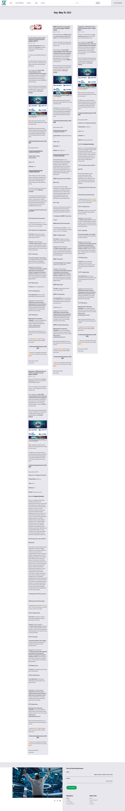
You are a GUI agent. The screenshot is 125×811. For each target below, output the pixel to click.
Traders (28, 2)
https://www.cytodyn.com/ (87, 139)
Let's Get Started (118, 3)
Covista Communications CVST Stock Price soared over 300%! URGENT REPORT (37, 39)
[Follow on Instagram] (60, 801)
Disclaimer (91, 803)
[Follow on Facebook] (55, 801)
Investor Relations (19, 2)
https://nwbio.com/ (61, 150)
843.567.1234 (109, 781)
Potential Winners (70, 803)
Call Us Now (71, 787)
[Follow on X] (57, 801)
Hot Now (68, 800)
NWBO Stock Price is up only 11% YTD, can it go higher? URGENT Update (61, 28)
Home (11, 2)
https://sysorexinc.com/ (37, 492)
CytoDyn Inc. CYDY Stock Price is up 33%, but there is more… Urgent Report (87, 28)
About (36, 2)
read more (31, 752)
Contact (43, 2)
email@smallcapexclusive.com (103, 774)
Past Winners (69, 801)
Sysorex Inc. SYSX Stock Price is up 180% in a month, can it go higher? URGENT (37, 373)
